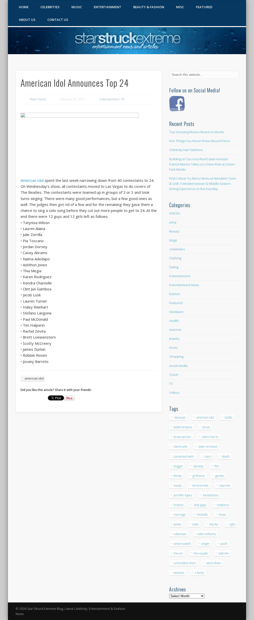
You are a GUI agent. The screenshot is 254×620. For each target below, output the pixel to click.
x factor (199, 573)
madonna (223, 505)
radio (195, 524)
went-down (213, 563)
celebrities (177, 249)
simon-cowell (182, 544)
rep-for (214, 524)
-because (180, 417)
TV (122, 99)
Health (174, 320)
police (177, 524)
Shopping (176, 356)
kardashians (211, 495)
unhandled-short (185, 563)
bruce (206, 427)
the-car (178, 553)
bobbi (228, 417)
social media (178, 365)
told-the (224, 553)
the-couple (201, 553)
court (208, 456)
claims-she (181, 446)
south (223, 544)
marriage (180, 514)
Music (76, 7)
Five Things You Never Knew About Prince (199, 141)
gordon (219, 476)
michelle (202, 514)
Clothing (175, 258)
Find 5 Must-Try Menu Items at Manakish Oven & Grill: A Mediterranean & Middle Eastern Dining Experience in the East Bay (202, 183)
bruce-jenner (182, 437)
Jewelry (174, 338)
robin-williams (206, 534)
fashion (174, 294)
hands (178, 485)
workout (179, 573)
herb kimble (200, 485)
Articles (174, 213)
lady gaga (200, 505)
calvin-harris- (210, 437)
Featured (204, 7)
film (216, 466)
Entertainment (107, 7)
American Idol (32, 180)
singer (205, 544)
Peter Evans (38, 99)
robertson (180, 534)
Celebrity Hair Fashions (186, 150)
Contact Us (57, 19)
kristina (178, 505)
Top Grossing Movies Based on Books (196, 132)
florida (178, 476)
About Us (27, 19)
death (226, 456)
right (232, 524)
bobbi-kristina (183, 427)
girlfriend (198, 476)
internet (175, 329)
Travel (173, 374)
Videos (174, 392)
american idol (34, 378)
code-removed (208, 446)
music (173, 347)
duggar (178, 466)
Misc (180, 7)
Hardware (176, 312)
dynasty (198, 466)
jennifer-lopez (183, 495)
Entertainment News (184, 285)
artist (172, 222)
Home (24, 7)
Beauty (174, 231)
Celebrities (50, 7)
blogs (173, 240)
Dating (173, 267)
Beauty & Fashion (148, 7)
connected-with (184, 456)
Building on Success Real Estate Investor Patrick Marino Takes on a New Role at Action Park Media (202, 164)
